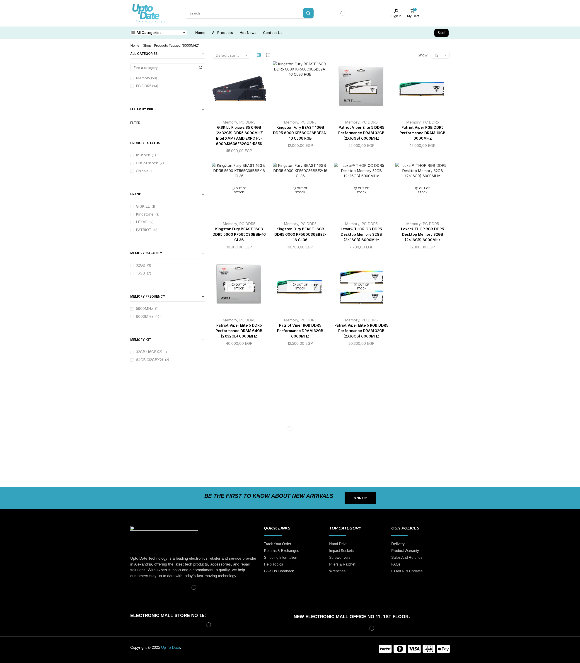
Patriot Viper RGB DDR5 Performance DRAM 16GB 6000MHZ (422, 133)
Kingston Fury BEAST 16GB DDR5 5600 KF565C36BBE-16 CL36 (239, 234)
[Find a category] (200, 67)
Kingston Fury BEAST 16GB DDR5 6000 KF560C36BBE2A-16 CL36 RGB (300, 133)
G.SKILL (143, 206)
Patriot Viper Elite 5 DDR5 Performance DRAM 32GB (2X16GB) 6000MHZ (361, 133)
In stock (146, 155)
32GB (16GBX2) (149, 352)
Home (200, 33)
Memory (230, 122)
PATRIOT (143, 230)
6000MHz (144, 316)
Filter (135, 123)
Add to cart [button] (234, 90)
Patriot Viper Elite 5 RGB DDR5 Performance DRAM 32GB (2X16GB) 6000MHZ (361, 330)
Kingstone (144, 214)
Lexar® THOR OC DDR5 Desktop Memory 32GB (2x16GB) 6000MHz (361, 234)
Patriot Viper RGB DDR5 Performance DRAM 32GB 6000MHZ (300, 330)
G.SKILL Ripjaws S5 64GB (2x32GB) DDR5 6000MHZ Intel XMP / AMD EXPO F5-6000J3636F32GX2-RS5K (239, 135)
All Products (222, 33)
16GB (140, 273)
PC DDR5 (247, 122)
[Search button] (308, 13)
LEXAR (141, 222)
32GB (140, 265)
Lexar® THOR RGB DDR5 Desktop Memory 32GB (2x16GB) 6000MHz (422, 234)
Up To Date (170, 647)
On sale (145, 171)
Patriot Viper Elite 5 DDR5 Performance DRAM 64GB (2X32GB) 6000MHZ (239, 330)
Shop (147, 45)
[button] (360, 498)
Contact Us (272, 33)
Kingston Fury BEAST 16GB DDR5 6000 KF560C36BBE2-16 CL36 (300, 234)
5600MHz (144, 308)
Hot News (248, 33)
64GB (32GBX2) (149, 360)
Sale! (441, 33)
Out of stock (150, 163)
